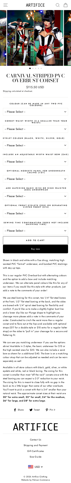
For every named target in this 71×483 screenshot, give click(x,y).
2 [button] (33, 69)
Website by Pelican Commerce (35, 479)
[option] (35, 38)
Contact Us (35, 439)
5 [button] (41, 69)
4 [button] (39, 69)
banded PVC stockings (55, 264)
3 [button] (36, 69)
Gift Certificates (35, 451)
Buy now (35, 249)
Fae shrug (42, 260)
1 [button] (30, 68)
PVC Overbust (30, 275)
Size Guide (35, 456)
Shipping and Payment (35, 445)
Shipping (7, 91)
